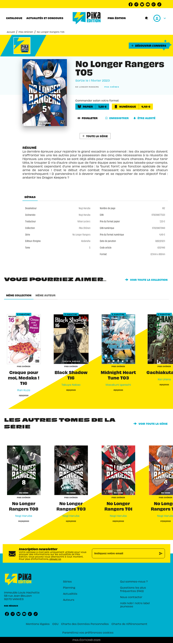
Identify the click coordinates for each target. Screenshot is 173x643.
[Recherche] (146, 18)
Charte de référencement (129, 623)
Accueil (11, 31)
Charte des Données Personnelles (85, 623)
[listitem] (130, 4)
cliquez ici (55, 558)
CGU (55, 623)
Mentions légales (38, 623)
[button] (149, 46)
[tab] (14, 18)
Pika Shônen (26, 31)
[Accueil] (86, 18)
